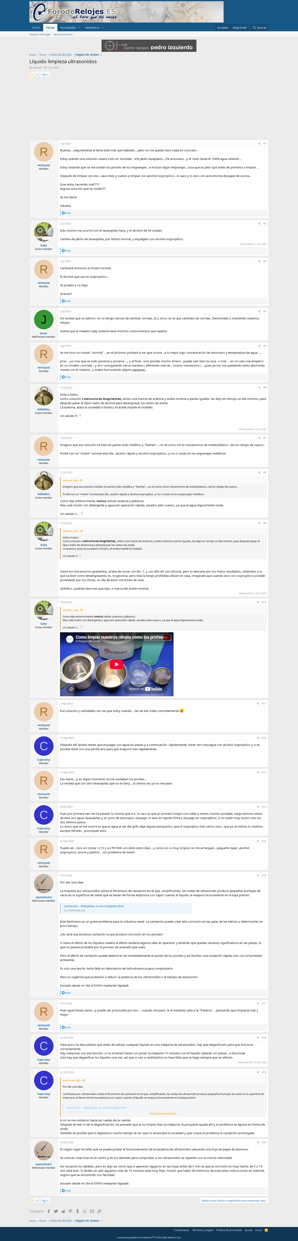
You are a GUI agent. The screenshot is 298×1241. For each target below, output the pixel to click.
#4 (264, 311)
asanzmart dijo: (72, 1080)
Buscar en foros (63, 34)
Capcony (43, 759)
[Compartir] (259, 143)
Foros (50, 27)
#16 (264, 875)
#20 (264, 1142)
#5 (264, 346)
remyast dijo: (70, 480)
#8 (264, 472)
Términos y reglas (202, 1230)
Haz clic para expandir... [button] (163, 1113)
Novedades (68, 27)
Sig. (44, 74)
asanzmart (44, 897)
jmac (43, 333)
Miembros (92, 27)
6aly (44, 245)
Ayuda (248, 1230)
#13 (264, 772)
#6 (264, 387)
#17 (264, 1003)
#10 (264, 602)
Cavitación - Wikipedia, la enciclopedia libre (94, 906)
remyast (37, 67)
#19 (264, 1072)
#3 (264, 261)
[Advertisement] (149, 109)
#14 (264, 806)
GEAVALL (43, 409)
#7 (264, 438)
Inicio (36, 27)
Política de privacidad (229, 1230)
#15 (264, 841)
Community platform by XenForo (149, 1237)
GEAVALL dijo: (71, 531)
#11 (264, 703)
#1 (264, 143)
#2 (264, 223)
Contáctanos (181, 1230)
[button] (79, 27)
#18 (264, 1037)
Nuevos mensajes (40, 34)
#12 (264, 738)
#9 (264, 523)
